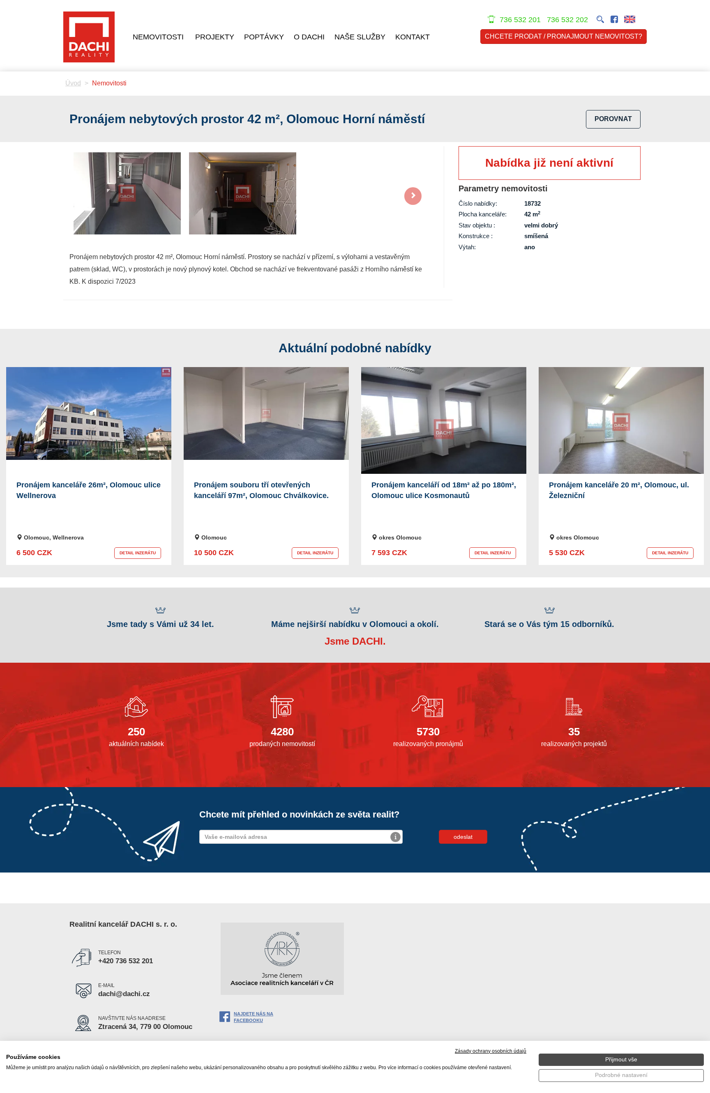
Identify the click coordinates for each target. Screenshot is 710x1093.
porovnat (613, 118)
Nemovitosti (158, 37)
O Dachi (309, 37)
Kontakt (412, 37)
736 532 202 (568, 20)
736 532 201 (520, 20)
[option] (127, 193)
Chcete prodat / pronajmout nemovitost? (563, 36)
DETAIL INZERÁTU (138, 553)
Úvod (73, 83)
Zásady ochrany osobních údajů (490, 1051)
